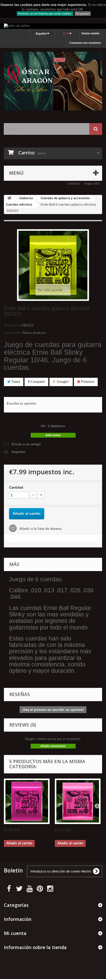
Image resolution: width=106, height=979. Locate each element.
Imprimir (18, 452)
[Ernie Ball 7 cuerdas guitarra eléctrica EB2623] (78, 801)
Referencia (12, 325)
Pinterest (87, 382)
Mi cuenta (15, 933)
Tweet (15, 382)
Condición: (12, 333)
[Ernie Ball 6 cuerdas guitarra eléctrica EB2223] (27, 801)
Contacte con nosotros (85, 42)
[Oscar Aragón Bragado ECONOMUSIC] (53, 81)
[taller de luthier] (53, 26)
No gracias (83, 13)
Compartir (37, 382)
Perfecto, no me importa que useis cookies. (45, 13)
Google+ (62, 382)
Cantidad (16, 487)
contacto (73, 183)
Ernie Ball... (13, 830)
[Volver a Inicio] (9, 198)
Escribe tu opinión (21, 403)
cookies (26, 5)
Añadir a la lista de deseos (39, 529)
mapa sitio (92, 183)
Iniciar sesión (91, 33)
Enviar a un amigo (26, 444)
